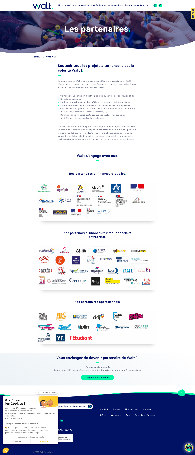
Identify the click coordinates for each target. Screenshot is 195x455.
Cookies (147, 409)
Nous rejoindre (85, 5)
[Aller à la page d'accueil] (43, 5)
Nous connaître (66, 5)
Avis (128, 415)
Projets (99, 5)
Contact (104, 409)
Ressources (130, 5)
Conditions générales (145, 415)
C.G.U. (103, 415)
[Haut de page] (181, 393)
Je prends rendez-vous (97, 377)
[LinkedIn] (61, 420)
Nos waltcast (131, 409)
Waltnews (116, 415)
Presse (116, 409)
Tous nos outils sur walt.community (68, 406)
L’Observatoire (114, 5)
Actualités (145, 5)
